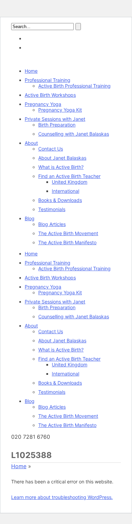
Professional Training (47, 80)
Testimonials (51, 209)
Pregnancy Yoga (43, 104)
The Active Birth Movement (68, 233)
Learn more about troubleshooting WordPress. (62, 497)
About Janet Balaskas (62, 158)
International (65, 191)
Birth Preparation (56, 125)
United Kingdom (69, 182)
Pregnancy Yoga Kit (60, 110)
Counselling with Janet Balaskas (73, 134)
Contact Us (50, 149)
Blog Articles (52, 224)
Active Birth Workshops (50, 95)
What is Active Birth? (61, 167)
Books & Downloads (60, 200)
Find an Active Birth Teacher (69, 176)
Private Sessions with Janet (55, 119)
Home (31, 71)
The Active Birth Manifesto (67, 242)
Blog (30, 218)
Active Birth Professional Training (74, 86)
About (31, 143)
